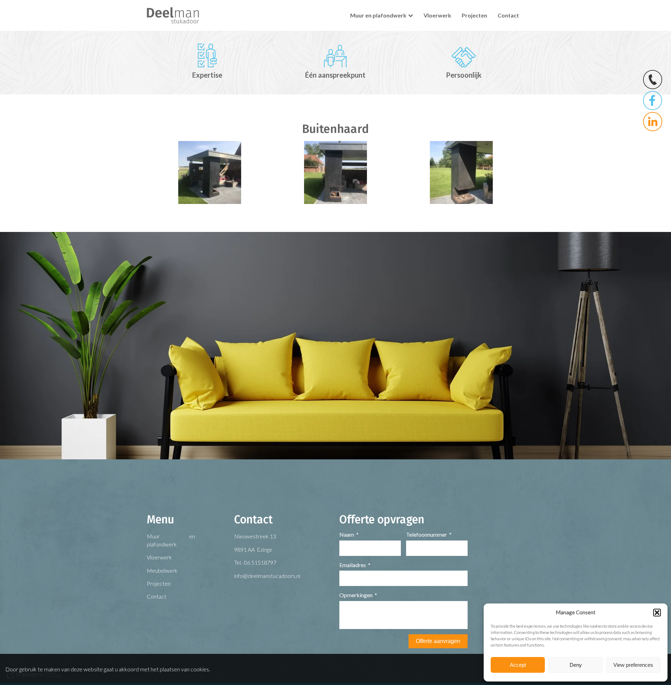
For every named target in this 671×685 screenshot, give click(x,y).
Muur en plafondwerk (378, 15)
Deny (576, 665)
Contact (508, 15)
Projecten (474, 15)
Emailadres (352, 565)
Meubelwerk (162, 570)
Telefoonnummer (426, 534)
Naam (346, 534)
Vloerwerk (437, 15)
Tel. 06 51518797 (255, 562)
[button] (657, 612)
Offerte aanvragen (438, 641)
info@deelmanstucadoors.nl (267, 575)
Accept (518, 665)
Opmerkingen (356, 595)
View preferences (633, 665)
